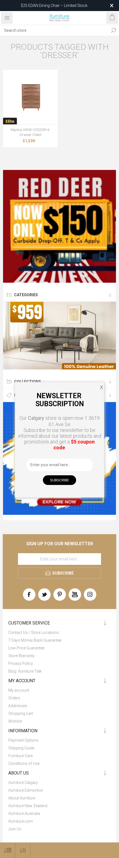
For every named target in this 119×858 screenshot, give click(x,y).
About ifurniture (21, 798)
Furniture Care (20, 756)
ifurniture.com (20, 821)
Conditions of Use (24, 763)
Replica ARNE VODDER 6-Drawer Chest (30, 132)
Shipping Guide (21, 748)
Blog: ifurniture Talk (25, 671)
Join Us (14, 829)
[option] (59, 226)
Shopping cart (20, 713)
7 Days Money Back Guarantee (34, 640)
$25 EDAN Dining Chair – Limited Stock (54, 5)
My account (18, 690)
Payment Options (23, 740)
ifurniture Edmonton (25, 790)
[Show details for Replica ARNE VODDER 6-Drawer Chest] (30, 97)
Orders (14, 698)
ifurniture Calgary (23, 782)
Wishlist (15, 721)
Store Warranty (21, 656)
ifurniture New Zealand (27, 806)
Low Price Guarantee (26, 648)
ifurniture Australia (24, 813)
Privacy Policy (20, 663)
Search (113, 30)
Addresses (17, 706)
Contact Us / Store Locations (33, 632)
